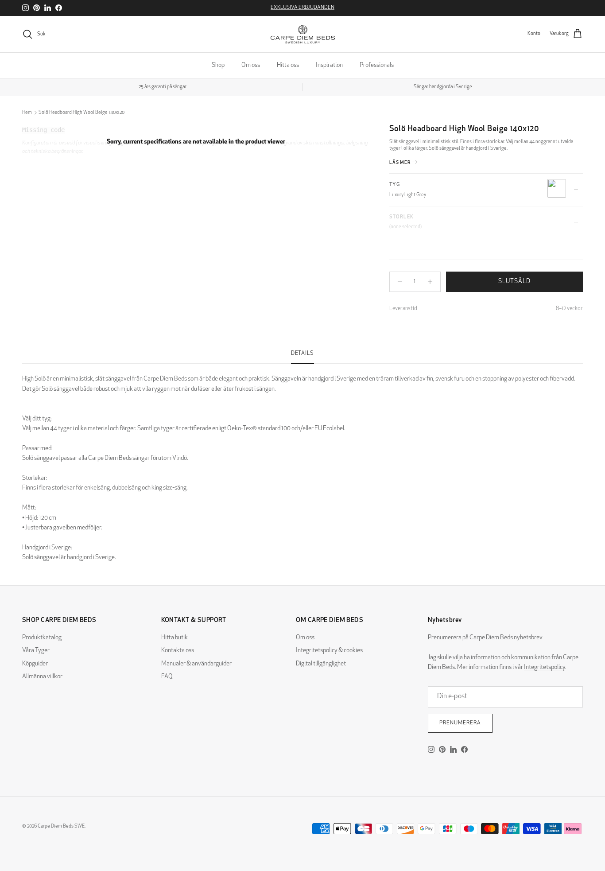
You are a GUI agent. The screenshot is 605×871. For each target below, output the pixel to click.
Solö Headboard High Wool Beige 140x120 (81, 112)
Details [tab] (302, 353)
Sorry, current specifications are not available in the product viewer (196, 142)
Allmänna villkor (42, 676)
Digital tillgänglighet (321, 664)
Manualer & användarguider (196, 664)
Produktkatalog (42, 637)
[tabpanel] (302, 463)
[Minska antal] (397, 282)
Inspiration (329, 65)
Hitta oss (288, 65)
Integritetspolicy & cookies (329, 650)
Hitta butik (174, 637)
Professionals (377, 65)
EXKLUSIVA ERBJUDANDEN (302, 7)
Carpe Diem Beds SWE (61, 826)
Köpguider (35, 664)
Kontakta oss (177, 650)
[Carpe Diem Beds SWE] (303, 34)
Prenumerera (460, 723)
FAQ (167, 676)
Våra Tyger (36, 650)
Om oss (250, 65)
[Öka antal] (432, 282)
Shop (218, 65)
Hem (27, 112)
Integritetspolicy (544, 667)
